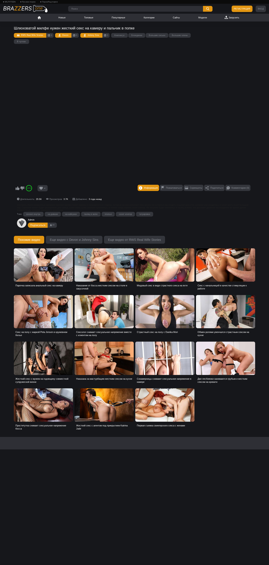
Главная (39, 17)
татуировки (144, 214)
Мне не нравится (22, 188)
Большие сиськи (157, 35)
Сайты (176, 17)
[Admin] (21, 223)
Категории (149, 17)
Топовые (88, 17)
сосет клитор (125, 214)
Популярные (118, 17)
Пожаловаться (174, 187)
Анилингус (119, 35)
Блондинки (136, 35)
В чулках (21, 41)
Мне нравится (17, 188)
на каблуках (71, 214)
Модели (202, 17)
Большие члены (180, 35)
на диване (53, 214)
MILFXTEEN (10, 2)
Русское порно (29, 2)
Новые (62, 17)
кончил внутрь (33, 214)
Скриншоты (196, 187)
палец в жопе (90, 214)
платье (108, 214)
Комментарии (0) (240, 187)
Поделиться (216, 187)
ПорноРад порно (50, 2)
